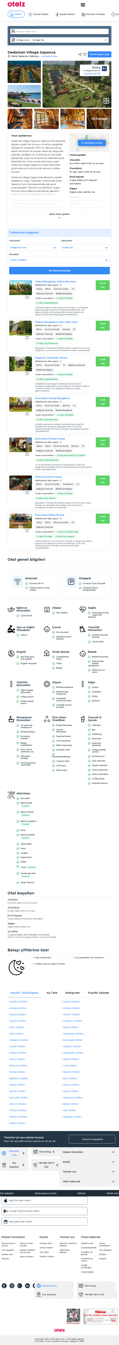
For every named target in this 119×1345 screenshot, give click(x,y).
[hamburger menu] (82, 4)
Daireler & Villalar (95, 14)
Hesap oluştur (47, 1256)
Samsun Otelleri (18, 1116)
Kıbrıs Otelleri (17, 1059)
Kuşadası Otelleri (72, 1116)
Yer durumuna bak (59, 270)
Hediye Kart (46, 1243)
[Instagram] (11, 1285)
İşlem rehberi (26, 1256)
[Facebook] (4, 1285)
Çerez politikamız (104, 1244)
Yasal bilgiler (87, 1272)
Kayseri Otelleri (71, 1072)
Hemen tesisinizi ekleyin (68, 1244)
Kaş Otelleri (69, 1110)
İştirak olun (113, 1193)
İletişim (82, 1193)
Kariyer (102, 1258)
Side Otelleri (16, 1033)
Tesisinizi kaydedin (92, 1139)
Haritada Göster (93, 142)
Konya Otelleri (17, 1072)
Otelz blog (45, 1151)
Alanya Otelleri (17, 1014)
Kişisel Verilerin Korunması (27, 1251)
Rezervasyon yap (99, 54)
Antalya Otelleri (18, 1008)
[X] (19, 1285)
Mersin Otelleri (17, 1104)
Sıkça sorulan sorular (26, 1244)
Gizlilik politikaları (86, 1266)
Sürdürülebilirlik (89, 1248)
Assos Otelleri (71, 1091)
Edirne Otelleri (71, 1084)
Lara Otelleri (70, 1065)
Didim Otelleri (17, 1123)
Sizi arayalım (14, 1165)
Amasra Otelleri (18, 1052)
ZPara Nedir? (46, 1248)
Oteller (18, 14)
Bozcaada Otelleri (73, 1040)
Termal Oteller (41, 14)
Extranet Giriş (14, 1153)
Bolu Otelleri (70, 1078)
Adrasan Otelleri (72, 1046)
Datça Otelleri (17, 1084)
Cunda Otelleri (17, 1046)
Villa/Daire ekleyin (65, 1251)
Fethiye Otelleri (18, 1110)
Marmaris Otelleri (73, 1097)
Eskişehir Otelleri (72, 1020)
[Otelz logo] (16, 5)
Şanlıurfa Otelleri (18, 1097)
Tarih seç (103, 285)
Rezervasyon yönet (45, 1193)
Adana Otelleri (71, 1059)
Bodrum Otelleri (18, 1065)
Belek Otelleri (71, 1104)
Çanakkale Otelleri (73, 1052)
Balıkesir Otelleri (18, 1078)
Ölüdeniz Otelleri (19, 1040)
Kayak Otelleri (67, 14)
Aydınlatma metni (87, 1259)
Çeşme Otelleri (71, 1001)
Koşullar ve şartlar (86, 1253)
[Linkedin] (27, 1285)
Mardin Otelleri (71, 1014)
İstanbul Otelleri (18, 1001)
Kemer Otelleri (17, 1091)
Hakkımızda (87, 1243)
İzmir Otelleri (16, 1027)
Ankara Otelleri (71, 1008)
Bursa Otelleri (71, 1027)
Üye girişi (44, 1252)
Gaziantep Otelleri (73, 1033)
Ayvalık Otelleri (17, 1020)
